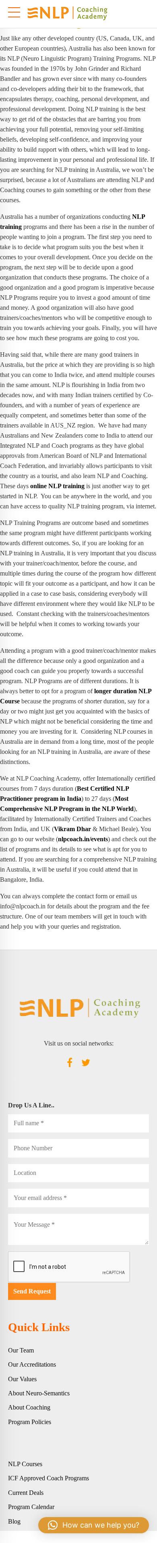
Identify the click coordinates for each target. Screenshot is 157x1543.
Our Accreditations (32, 1364)
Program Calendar (31, 1506)
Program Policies (29, 1421)
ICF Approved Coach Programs (48, 1478)
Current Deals (25, 1492)
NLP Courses (25, 1463)
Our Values (22, 1379)
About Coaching (29, 1407)
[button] (93, 1525)
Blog (14, 1521)
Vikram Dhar (72, 828)
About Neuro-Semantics (39, 1393)
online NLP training (57, 486)
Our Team (21, 1350)
